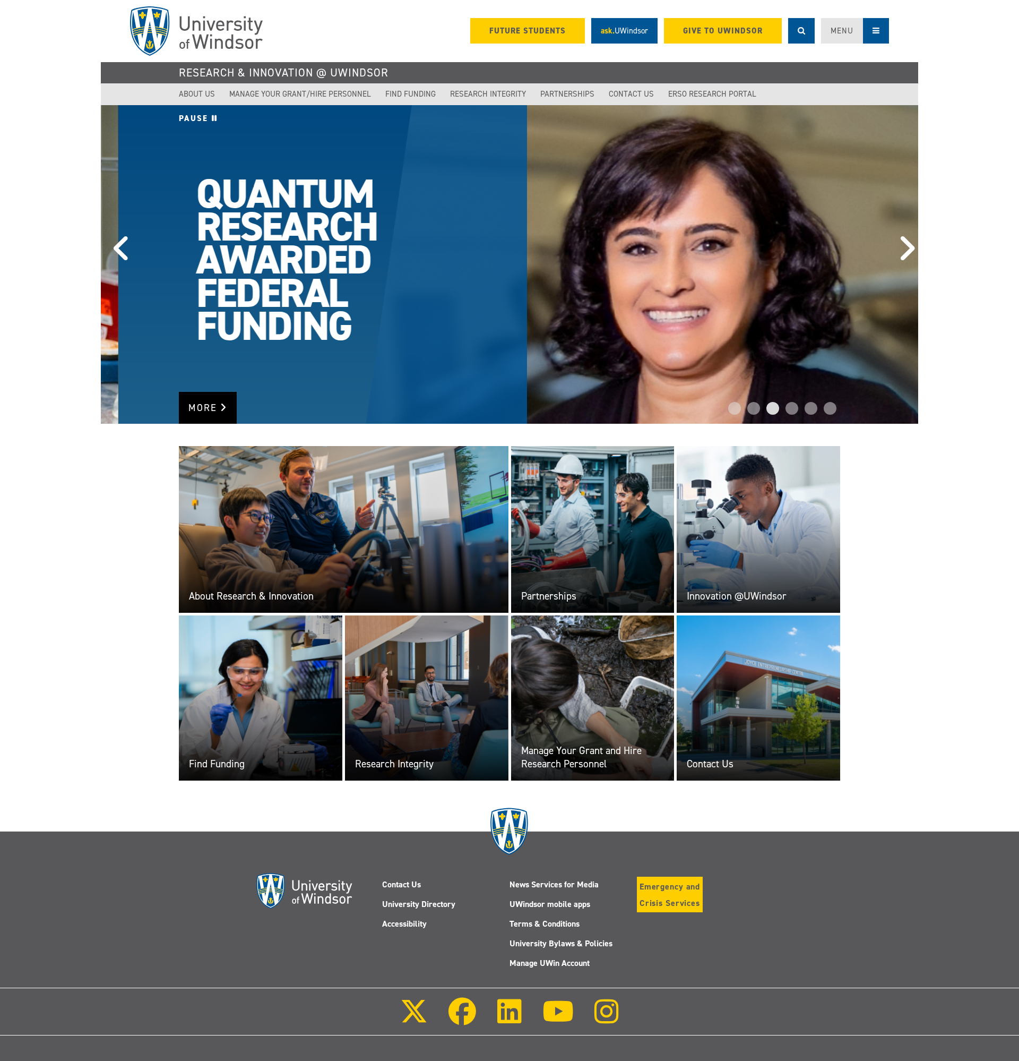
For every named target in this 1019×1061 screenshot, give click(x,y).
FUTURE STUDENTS (527, 30)
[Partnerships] (593, 529)
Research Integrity (488, 94)
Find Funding (410, 94)
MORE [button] (204, 407)
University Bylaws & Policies (561, 943)
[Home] (196, 31)
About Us (197, 94)
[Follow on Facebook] (462, 1018)
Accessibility (404, 923)
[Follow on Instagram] (606, 1018)
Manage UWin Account (550, 963)
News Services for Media (554, 884)
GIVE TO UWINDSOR (723, 30)
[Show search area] (801, 31)
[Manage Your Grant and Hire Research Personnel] (593, 698)
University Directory (418, 904)
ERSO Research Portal (712, 94)
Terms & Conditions (545, 923)
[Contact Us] (758, 698)
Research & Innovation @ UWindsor (283, 72)
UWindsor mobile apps (550, 904)
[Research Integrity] (426, 698)
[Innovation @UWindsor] (758, 529)
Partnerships (567, 94)
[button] (117, 264)
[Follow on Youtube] (558, 1018)
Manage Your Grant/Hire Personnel (300, 94)
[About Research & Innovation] (343, 529)
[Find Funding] (260, 698)
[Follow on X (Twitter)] (414, 1018)
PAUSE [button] (195, 118)
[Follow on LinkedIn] (509, 1018)
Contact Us (631, 94)
